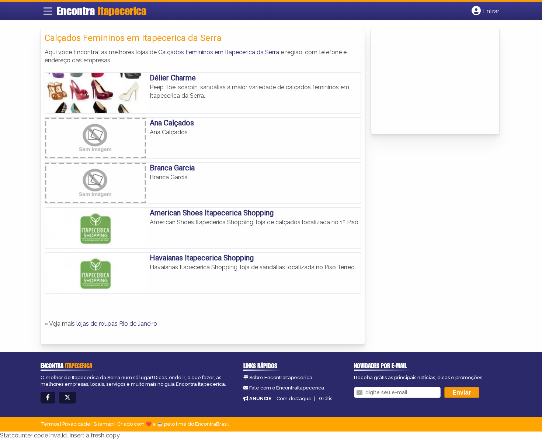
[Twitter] (67, 398)
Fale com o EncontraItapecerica (286, 388)
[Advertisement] (430, 81)
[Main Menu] (48, 11)
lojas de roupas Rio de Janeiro (116, 323)
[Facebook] (48, 398)
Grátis (325, 398)
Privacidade (76, 424)
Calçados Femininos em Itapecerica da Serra (218, 52)
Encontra (101, 10)
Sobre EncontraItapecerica (280, 377)
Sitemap (103, 424)
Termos (50, 424)
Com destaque (294, 398)
